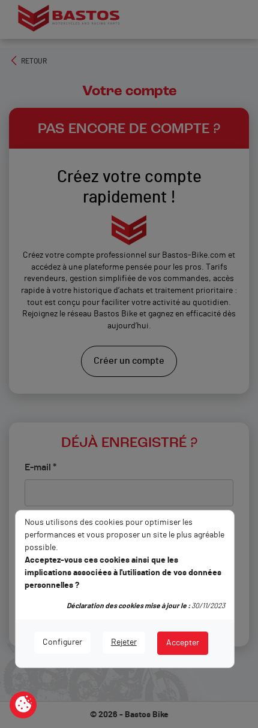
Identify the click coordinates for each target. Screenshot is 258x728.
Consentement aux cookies (23, 705)
